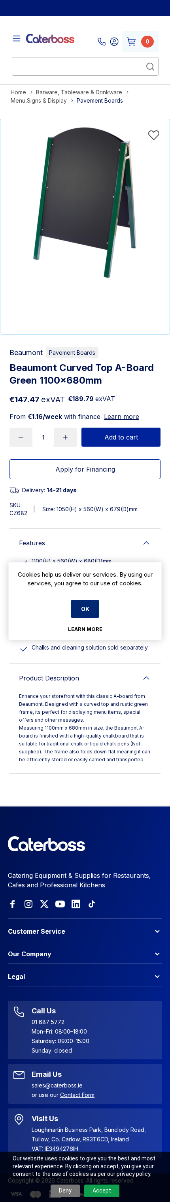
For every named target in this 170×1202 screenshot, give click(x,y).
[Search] (150, 66)
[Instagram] (28, 904)
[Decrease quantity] (20, 437)
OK (85, 609)
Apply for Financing (85, 469)
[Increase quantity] (65, 437)
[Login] (114, 41)
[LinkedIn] (76, 904)
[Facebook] (12, 904)
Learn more (121, 416)
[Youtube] (60, 904)
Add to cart (121, 437)
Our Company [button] (29, 954)
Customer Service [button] (36, 931)
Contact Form (77, 1094)
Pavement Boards (72, 352)
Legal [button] (16, 976)
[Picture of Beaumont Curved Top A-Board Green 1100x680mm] (85, 204)
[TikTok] (91, 904)
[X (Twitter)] (44, 904)
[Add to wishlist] (153, 135)
